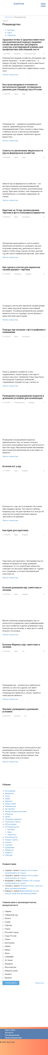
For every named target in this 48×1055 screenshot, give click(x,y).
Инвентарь (11, 806)
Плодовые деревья (13, 819)
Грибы (7, 799)
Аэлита (7, 918)
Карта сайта (10, 1030)
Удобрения (9, 847)
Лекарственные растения (15, 811)
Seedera (8, 974)
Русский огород (11, 932)
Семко (7, 939)
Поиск (7, 929)
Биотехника (9, 943)
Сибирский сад (11, 915)
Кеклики (11, 30)
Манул (7, 950)
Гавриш (7, 911)
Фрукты (10, 850)
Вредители (9, 793)
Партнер (8, 925)
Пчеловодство (11, 837)
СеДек (7, 922)
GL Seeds (8, 960)
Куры (9, 33)
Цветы (10, 853)
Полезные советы (12, 822)
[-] (6, 827)
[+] (6, 804)
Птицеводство (19, 402)
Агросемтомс (10, 967)
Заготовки (11, 804)
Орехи (7, 817)
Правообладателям (13, 1038)
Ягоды (9, 855)
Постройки (11, 824)
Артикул (8, 978)
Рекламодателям (12, 1035)
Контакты (9, 1032)
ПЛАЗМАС (9, 957)
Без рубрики (10, 791)
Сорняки (8, 845)
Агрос (7, 953)
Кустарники (10, 809)
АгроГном (19, 3)
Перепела (11, 35)
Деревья (8, 801)
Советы (8, 842)
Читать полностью (10, 75)
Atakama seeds (11, 971)
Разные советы (11, 840)
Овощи (10, 814)
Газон (7, 796)
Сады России (10, 936)
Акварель (8, 964)
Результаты (39, 983)
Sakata (7, 946)
